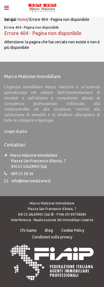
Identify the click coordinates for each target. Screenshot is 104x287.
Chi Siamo (28, 230)
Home (22, 19)
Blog (49, 230)
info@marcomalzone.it (31, 181)
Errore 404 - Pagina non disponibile (43, 33)
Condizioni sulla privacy (52, 237)
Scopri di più (15, 131)
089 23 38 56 (22, 173)
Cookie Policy (72, 230)
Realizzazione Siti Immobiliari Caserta (63, 220)
